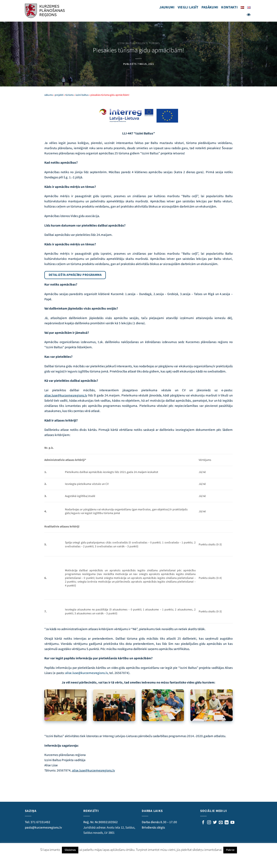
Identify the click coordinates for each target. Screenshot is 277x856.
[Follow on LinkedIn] (227, 823)
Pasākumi (209, 7)
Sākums (48, 95)
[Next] (233, 711)
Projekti (142, 43)
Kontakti (229, 7)
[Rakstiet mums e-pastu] (221, 823)
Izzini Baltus (125, 43)
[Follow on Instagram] (209, 823)
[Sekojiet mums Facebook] (203, 823)
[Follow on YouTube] (232, 823)
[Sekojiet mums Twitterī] (215, 823)
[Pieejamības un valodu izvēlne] (248, 14)
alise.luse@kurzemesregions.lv (65, 395)
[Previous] (43, 711)
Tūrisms (154, 43)
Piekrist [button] (230, 850)
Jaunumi (166, 7)
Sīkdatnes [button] (70, 850)
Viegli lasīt (188, 7)
